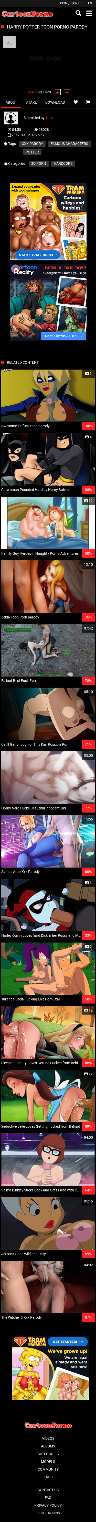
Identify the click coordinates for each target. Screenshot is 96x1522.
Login (63, 3)
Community (48, 1469)
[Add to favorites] (75, 102)
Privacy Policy (48, 1505)
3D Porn (38, 163)
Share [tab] (31, 102)
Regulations (48, 1513)
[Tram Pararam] (48, 259)
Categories (48, 1454)
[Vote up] (58, 92)
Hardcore (63, 163)
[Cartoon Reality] (48, 340)
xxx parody (32, 144)
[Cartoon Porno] (27, 13)
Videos (48, 1438)
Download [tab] (55, 102)
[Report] (88, 102)
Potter (32, 152)
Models (48, 1462)
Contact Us (48, 1490)
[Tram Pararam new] (50, 1399)
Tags (48, 1477)
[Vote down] (67, 92)
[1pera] (14, 118)
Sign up (76, 3)
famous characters (69, 144)
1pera (50, 118)
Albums (48, 1446)
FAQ (48, 1498)
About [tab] (11, 102)
